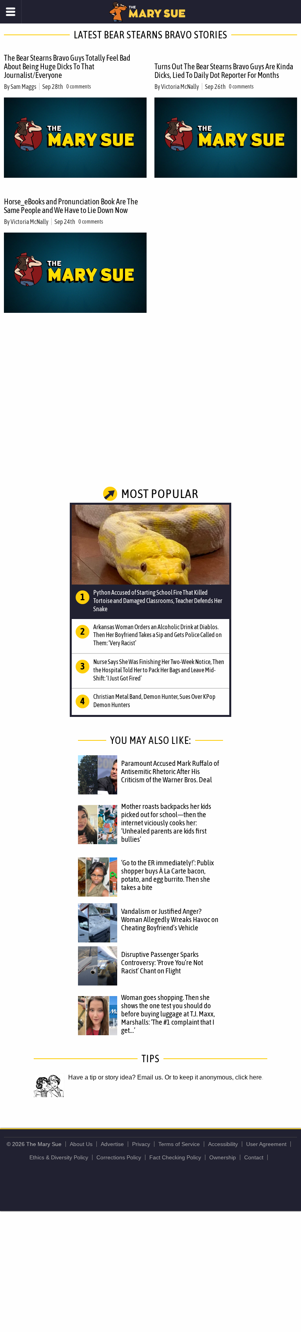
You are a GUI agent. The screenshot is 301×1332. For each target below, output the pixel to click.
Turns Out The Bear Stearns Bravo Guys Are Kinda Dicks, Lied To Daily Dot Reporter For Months (223, 70)
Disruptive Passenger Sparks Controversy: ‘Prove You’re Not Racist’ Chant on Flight (162, 962)
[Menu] (11, 11)
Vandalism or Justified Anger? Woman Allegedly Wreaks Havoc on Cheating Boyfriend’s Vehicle (169, 919)
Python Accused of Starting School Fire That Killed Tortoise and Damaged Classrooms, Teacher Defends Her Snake (157, 600)
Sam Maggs (23, 86)
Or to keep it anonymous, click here (213, 1077)
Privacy (141, 1144)
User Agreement (266, 1144)
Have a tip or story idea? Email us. (115, 1077)
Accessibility (223, 1144)
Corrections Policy (118, 1157)
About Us (81, 1144)
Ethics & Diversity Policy (58, 1157)
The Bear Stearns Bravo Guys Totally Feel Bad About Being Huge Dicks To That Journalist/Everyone (67, 66)
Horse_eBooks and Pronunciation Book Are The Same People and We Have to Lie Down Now (71, 206)
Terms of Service (179, 1144)
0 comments (78, 86)
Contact (253, 1157)
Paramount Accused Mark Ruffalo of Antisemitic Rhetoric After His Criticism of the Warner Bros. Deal (170, 771)
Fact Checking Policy (175, 1157)
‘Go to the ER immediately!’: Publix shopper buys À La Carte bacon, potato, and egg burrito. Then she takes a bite (167, 875)
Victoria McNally (180, 86)
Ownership (222, 1157)
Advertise (112, 1144)
